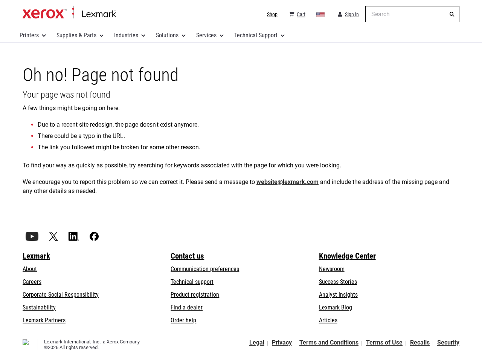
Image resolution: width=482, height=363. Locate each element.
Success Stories (338, 281)
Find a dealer (187, 307)
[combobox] (412, 14)
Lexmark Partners (44, 320)
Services (206, 35)
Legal (256, 342)
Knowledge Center (347, 255)
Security (448, 342)
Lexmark (36, 255)
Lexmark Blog (335, 307)
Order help (183, 320)
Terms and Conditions (328, 342)
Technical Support (256, 35)
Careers (32, 281)
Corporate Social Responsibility (61, 294)
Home (69, 12)
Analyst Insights (338, 294)
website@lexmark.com (287, 181)
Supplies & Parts (76, 35)
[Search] (451, 14)
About (30, 269)
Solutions (167, 35)
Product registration (195, 294)
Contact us (187, 255)
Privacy (282, 342)
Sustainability (39, 307)
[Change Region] (321, 14)
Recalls (420, 342)
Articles (328, 320)
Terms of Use (384, 342)
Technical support (192, 281)
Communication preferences (205, 269)
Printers (29, 35)
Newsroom (332, 269)
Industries (126, 35)
